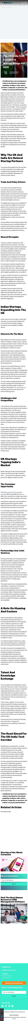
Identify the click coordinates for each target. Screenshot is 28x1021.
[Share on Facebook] (2, 1010)
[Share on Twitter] (2, 1013)
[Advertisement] (14, 23)
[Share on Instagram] (2, 1019)
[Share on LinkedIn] (2, 1016)
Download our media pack (14, 983)
